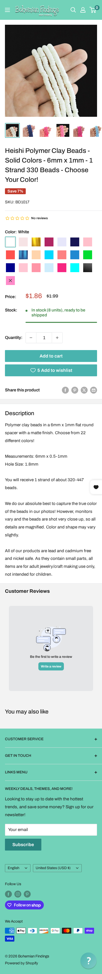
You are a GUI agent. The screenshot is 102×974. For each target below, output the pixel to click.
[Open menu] (7, 10)
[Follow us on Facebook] (8, 894)
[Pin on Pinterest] (74, 390)
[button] (88, 960)
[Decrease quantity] (31, 338)
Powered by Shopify (21, 963)
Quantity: (14, 337)
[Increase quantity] (57, 338)
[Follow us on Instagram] (17, 894)
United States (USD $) (53, 868)
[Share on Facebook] (65, 390)
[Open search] (73, 10)
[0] (93, 10)
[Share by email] (93, 390)
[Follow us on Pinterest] (27, 894)
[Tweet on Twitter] (84, 390)
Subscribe (23, 844)
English (13, 868)
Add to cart (51, 356)
